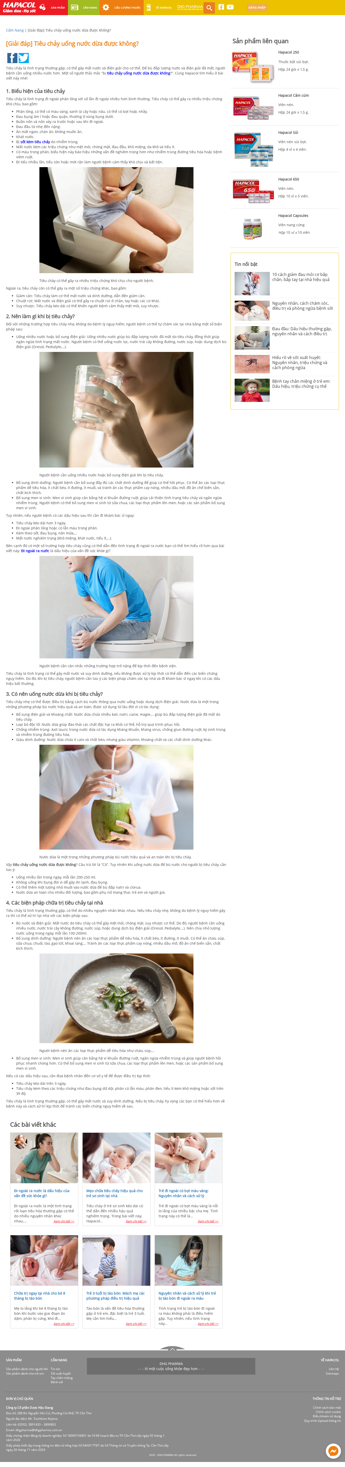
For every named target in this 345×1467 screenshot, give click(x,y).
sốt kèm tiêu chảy (35, 141)
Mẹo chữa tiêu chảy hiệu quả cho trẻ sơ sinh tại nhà (114, 1193)
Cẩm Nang (15, 30)
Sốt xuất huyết (61, 1373)
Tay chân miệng (62, 1378)
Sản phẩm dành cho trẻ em (25, 1373)
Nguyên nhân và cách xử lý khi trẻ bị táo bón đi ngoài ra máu (187, 1296)
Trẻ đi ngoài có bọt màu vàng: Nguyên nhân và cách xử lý (184, 1193)
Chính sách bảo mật (327, 1407)
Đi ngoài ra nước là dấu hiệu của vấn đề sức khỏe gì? (41, 1193)
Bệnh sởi (57, 1382)
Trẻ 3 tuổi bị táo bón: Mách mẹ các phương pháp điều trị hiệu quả (115, 1296)
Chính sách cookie (328, 1412)
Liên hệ (334, 1369)
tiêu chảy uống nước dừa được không (138, 73)
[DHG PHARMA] (190, 9)
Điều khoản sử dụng (327, 1416)
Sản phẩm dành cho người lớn (27, 1369)
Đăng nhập (257, 7)
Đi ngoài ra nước (35, 550)
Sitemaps (332, 1373)
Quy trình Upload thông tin (322, 1421)
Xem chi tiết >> (64, 1221)
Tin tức (55, 1369)
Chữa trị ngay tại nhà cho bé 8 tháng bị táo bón (39, 1296)
